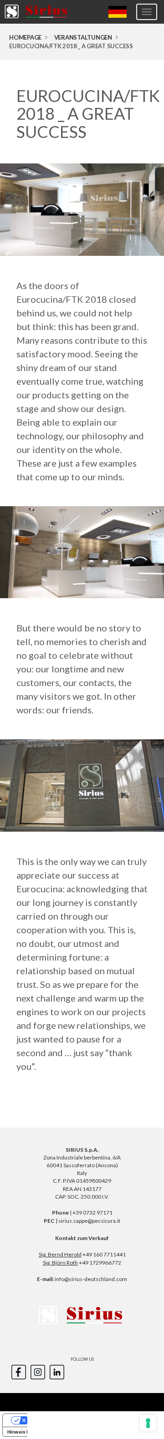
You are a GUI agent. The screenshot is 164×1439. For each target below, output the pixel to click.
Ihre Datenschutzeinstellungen (63, 1420)
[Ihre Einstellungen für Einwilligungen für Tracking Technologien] (148, 1423)
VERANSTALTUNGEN (83, 37)
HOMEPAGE (25, 37)
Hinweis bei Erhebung (31, 1431)
